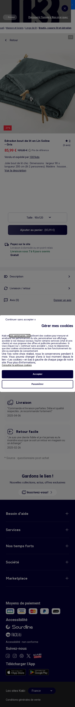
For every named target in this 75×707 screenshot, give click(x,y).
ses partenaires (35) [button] (20, 336)
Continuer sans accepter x (20, 319)
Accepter (37, 374)
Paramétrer (37, 384)
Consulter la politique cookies (17, 365)
